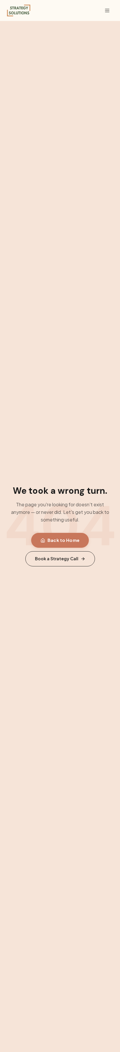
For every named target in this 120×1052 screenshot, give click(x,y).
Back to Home (63, 540)
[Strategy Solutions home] (18, 10)
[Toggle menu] (107, 10)
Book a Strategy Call (56, 558)
